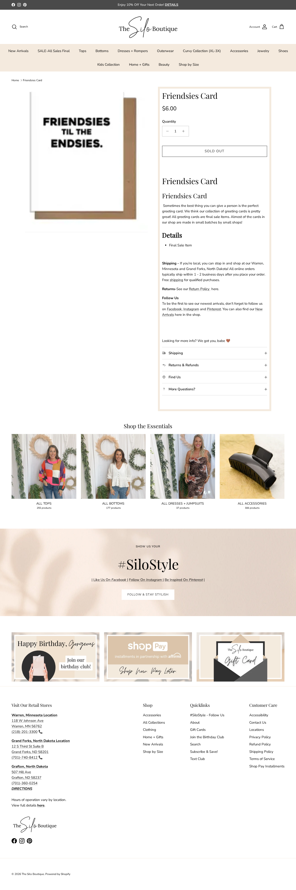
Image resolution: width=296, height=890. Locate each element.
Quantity (169, 121)
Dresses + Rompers (133, 51)
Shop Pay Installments (266, 766)
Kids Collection (108, 64)
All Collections (154, 722)
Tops (82, 51)
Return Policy (199, 289)
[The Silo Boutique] (148, 27)
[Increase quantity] (185, 131)
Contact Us (257, 722)
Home (15, 80)
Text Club (197, 759)
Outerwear (165, 51)
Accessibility (258, 715)
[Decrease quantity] (166, 131)
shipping (176, 280)
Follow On (146, 579)
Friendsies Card (32, 80)
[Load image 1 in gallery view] (86, 159)
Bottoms (102, 51)
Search (195, 744)
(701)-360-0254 (24, 783)
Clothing (149, 729)
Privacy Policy (260, 737)
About (195, 722)
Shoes (283, 51)
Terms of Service (262, 759)
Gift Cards (198, 729)
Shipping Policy (261, 751)
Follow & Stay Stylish (148, 594)
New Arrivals (18, 51)
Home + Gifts (139, 64)
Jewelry (263, 51)
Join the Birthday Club (207, 737)
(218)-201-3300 (24, 731)
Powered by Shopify (57, 874)
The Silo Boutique (33, 874)
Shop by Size (189, 64)
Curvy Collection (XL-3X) (202, 51)
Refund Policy (260, 744)
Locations (256, 729)
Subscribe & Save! (204, 751)
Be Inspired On (184, 579)
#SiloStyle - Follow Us (207, 715)
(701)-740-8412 (25, 757)
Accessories (239, 51)
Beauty (164, 64)
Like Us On (109, 579)
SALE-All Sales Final (54, 51)
